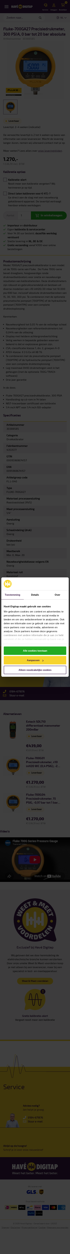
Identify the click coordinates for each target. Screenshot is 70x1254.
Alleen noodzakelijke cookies (35, 670)
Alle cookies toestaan (35, 650)
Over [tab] (57, 594)
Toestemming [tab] (12, 594)
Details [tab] (35, 594)
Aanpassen (33, 660)
